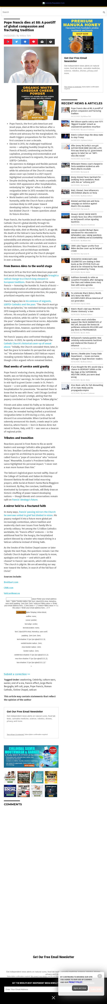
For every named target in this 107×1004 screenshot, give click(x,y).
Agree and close (80, 988)
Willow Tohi (25, 35)
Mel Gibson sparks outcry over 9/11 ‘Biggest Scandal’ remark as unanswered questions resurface (87, 124)
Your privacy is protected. (15, 734)
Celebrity (37, 679)
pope (26, 686)
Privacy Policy (75, 982)
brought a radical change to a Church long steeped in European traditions (31, 278)
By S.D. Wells (85, 159)
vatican (33, 689)
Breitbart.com (11, 582)
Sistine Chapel (20, 689)
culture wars (49, 679)
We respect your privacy (39, 976)
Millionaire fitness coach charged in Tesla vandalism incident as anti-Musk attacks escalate (87, 166)
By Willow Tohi (86, 116)
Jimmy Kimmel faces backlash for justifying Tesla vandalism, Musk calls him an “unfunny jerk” (86, 179)
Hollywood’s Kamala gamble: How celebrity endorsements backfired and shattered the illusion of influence (86, 342)
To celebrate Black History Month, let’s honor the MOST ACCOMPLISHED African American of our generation (87, 297)
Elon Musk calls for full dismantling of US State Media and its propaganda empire (87, 387)
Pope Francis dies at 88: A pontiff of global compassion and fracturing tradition (87, 111)
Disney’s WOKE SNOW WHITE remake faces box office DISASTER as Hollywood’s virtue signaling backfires (86, 218)
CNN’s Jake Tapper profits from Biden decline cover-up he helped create (86, 248)
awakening (25, 679)
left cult (19, 686)
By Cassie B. (85, 172)
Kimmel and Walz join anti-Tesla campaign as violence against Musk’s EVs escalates (85, 203)
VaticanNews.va (12, 593)
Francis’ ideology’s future (24, 499)
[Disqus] (31, 843)
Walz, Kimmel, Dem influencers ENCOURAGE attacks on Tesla (85, 191)
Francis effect (32, 683)
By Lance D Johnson (87, 130)
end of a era (18, 683)
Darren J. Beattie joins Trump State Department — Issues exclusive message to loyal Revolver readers (87, 356)
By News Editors (87, 140)
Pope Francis (36, 686)
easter (7, 683)
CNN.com (8, 588)
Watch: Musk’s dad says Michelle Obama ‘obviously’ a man (85, 310)
